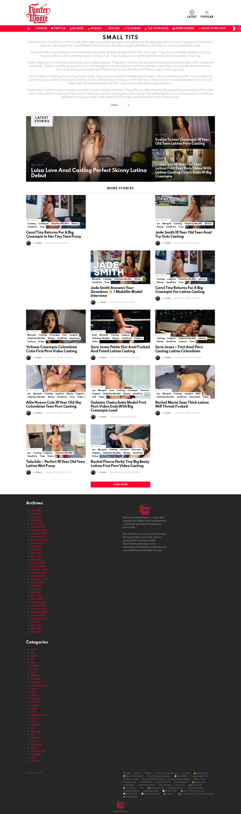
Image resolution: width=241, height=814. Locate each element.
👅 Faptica (168, 794)
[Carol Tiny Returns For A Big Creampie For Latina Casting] (185, 267)
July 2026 (36, 510)
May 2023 (36, 625)
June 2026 (36, 513)
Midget (34, 708)
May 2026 (36, 517)
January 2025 (38, 566)
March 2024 (37, 599)
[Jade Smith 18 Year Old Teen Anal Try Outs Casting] (185, 212)
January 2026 (38, 526)
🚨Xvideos (76, 28)
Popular (207, 17)
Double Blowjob (39, 685)
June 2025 (36, 549)
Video (41, 341)
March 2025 (37, 559)
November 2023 (39, 612)
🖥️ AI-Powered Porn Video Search (196, 794)
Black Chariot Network (159, 776)
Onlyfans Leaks (131, 779)
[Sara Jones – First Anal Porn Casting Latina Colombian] (185, 326)
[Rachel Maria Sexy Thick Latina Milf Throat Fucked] (185, 382)
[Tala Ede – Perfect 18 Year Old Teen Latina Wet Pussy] (56, 441)
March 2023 (37, 631)
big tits (34, 656)
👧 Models (94, 28)
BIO (32, 659)
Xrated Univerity (131, 791)
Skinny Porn (199, 779)
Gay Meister (165, 785)
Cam (111, 390)
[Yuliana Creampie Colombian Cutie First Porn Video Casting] (56, 326)
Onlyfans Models (60, 224)
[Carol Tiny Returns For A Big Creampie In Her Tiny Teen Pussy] (56, 212)
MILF (198, 394)
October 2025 (38, 536)
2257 (137, 773)
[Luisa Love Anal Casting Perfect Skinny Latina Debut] (89, 149)
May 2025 (36, 553)
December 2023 (39, 609)
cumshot (59, 394)
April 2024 (36, 595)
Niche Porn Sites (195, 788)
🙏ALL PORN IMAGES (192, 791)
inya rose (180, 785)
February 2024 (38, 602)
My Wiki (127, 773)
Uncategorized (38, 751)
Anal (94, 335)
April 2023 (36, 628)
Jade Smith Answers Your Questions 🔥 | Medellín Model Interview (116, 292)
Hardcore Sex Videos (179, 779)
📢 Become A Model (133, 776)
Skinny (74, 224)
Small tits (32, 227)
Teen (42, 227)
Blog (33, 662)
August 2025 (37, 543)
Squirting (75, 338)
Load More (120, 484)
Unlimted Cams (151, 791)
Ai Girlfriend (146, 782)
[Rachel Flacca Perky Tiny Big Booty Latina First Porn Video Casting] (120, 441)
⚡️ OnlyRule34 (130, 797)
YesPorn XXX (163, 782)
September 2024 (39, 579)
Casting (31, 224)
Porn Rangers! (180, 782)
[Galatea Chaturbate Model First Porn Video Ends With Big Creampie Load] (120, 382)
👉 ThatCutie (129, 788)
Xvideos (148, 773)
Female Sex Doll (199, 776)
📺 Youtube (112, 28)
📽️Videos (41, 28)
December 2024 (39, 569)
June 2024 (36, 589)
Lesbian (35, 702)
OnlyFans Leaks (175, 788)
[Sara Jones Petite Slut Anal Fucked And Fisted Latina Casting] (120, 326)
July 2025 (36, 546)
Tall (94, 397)
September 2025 (39, 540)
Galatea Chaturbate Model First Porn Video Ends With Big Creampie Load (118, 406)
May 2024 (36, 592)
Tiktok (34, 747)
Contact (185, 773)
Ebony (70, 394)
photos (208, 224)
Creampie (43, 224)
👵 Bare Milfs (180, 776)
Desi (142, 788)
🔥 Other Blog (200, 773)
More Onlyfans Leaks (153, 779)
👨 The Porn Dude (156, 28)
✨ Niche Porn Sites (211, 28)
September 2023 (39, 618)
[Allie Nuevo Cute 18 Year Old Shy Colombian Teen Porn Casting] (56, 382)
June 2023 (36, 622)
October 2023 (38, 615)
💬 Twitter (58, 28)
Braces (34, 669)
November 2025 (39, 533)
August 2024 (37, 582)
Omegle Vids (129, 782)
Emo (64, 335)
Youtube (35, 761)
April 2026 (36, 520)
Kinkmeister (128, 785)
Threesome (37, 744)
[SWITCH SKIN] (234, 28)
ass (158, 224)
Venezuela (194, 397)
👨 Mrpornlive (199, 782)
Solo (33, 728)
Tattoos (31, 341)
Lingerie (171, 279)
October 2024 (38, 576)
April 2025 (36, 556)
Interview (136, 450)
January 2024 (38, 605)
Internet (144, 390)
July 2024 (36, 586)
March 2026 (37, 523)
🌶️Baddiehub (195, 785)
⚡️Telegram (132, 28)
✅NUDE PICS (169, 791)
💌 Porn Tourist (183, 28)
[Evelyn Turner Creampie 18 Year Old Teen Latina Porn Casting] (183, 132)
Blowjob (166, 224)
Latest (192, 17)
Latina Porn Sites (146, 785)
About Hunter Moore (167, 773)
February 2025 (38, 563)
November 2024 (39, 572)
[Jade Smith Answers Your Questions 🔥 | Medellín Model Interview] (120, 267)
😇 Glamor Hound (150, 794)
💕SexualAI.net (155, 788)
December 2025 (39, 530)
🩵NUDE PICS (130, 794)
